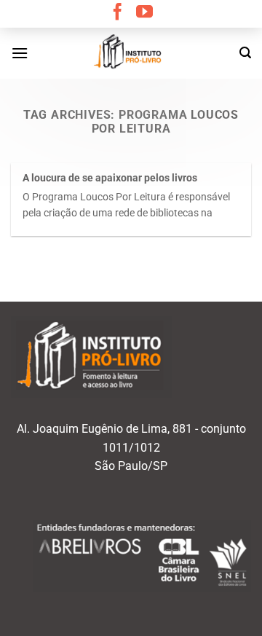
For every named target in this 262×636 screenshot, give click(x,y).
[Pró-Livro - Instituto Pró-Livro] (131, 53)
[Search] (245, 53)
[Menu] (19, 53)
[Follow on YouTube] (144, 13)
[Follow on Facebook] (117, 13)
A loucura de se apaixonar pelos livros (110, 178)
